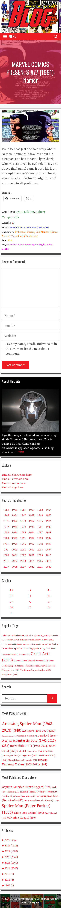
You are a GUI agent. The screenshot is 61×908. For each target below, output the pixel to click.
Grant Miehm (24, 212)
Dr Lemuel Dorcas (25, 232)
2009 (40, 555)
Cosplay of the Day (39, 648)
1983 (6, 532)
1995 (14, 544)
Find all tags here (12, 487)
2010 (48, 555)
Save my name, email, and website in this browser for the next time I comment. (31, 349)
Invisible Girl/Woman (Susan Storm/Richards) (24, 796)
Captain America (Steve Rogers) (27, 787)
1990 (14, 538)
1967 (23, 515)
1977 (6, 527)
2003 (40, 549)
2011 (6, 561)
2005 (6, 555)
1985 (23, 532)
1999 (48, 544)
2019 (23, 566)
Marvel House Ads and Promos (31, 661)
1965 (6, 515)
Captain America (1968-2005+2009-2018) (19, 736)
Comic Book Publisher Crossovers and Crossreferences (26, 644)
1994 (48, 538)
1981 (40, 527)
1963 (40, 510)
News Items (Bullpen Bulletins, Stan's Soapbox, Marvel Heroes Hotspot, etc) (28, 665)
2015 (40, 561)
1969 (40, 515)
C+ (11, 601)
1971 (6, 521)
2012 (14, 561)
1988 (48, 532)
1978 (14, 527)
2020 (31, 566)
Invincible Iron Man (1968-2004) (35, 751)
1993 (40, 538)
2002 (31, 549)
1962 (31, 510)
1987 (40, 532)
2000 (14, 549)
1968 (31, 515)
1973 (23, 521)
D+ (11, 607)
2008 (31, 555)
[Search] (52, 698)
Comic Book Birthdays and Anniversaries (30, 639)
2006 (14, 555)
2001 (23, 549)
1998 (40, 544)
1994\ (6, 544)
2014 (31, 561)
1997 (31, 544)
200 (6, 549)
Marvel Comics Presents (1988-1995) (29, 227)
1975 (40, 521)
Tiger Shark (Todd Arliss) (24, 236)
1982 (48, 527)
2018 (14, 566)
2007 (23, 555)
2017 (6, 566)
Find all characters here (17, 474)
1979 (23, 527)
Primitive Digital (30, 902)
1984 (14, 532)
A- (49, 590)
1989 (6, 538)
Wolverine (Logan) (21, 817)
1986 (31, 532)
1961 (23, 510)
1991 (10, 240)
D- (49, 607)
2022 (48, 566)
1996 (23, 544)
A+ (11, 590)
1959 (6, 510)
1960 (14, 510)
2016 (48, 561)
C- (13, 223)
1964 (48, 510)
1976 (48, 521)
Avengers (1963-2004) (38, 731)
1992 (31, 538)
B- (49, 596)
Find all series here (13, 483)
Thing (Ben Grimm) (29, 812)
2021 (40, 566)
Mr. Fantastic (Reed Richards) (41, 800)
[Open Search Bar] (55, 36)
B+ (11, 596)
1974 (31, 521)
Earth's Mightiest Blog (21, 898)
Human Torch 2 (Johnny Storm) (39, 791)
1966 (14, 515)
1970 (48, 515)
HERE (21, 452)
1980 (31, 527)
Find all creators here (15, 479)
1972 (14, 521)
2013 (23, 561)
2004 (48, 549)
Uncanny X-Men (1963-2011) (24, 764)
